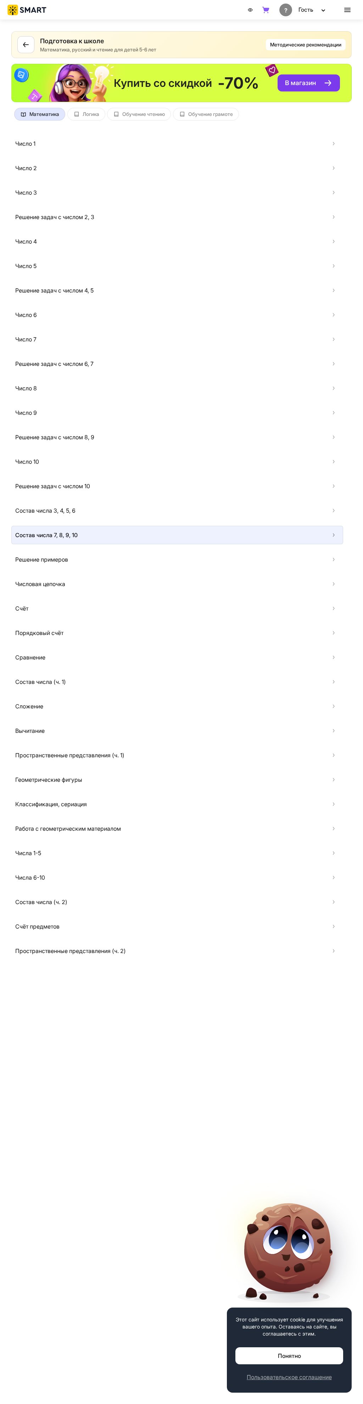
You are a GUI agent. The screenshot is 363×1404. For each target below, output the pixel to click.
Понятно (289, 1355)
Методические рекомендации (305, 44)
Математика (44, 114)
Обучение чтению (143, 114)
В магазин (300, 83)
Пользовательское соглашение (289, 1377)
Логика (91, 114)
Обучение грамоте (210, 114)
